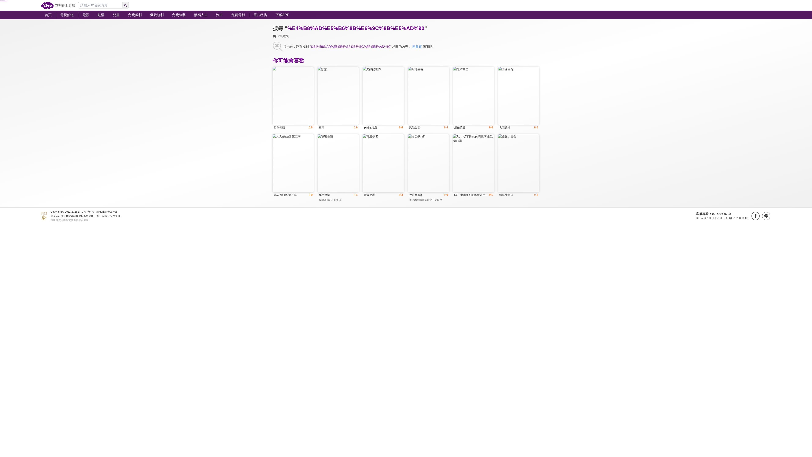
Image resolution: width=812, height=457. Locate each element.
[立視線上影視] (58, 5)
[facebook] (755, 216)
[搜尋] (125, 5)
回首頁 (417, 46)
